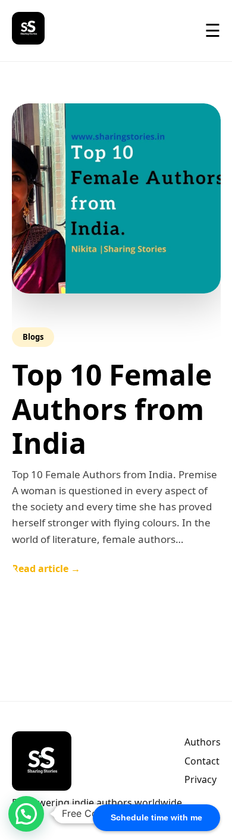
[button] (26, 814)
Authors (202, 742)
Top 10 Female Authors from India (112, 408)
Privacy (200, 779)
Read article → (46, 568)
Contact (202, 761)
